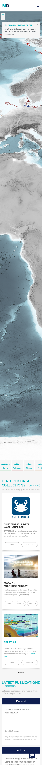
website (32, 604)
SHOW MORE (9, 687)
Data (12, 662)
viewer (19, 604)
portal (28, 545)
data (12, 545)
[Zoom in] (3, 14)
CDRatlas (10, 642)
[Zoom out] (3, 18)
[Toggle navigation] (38, 6)
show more (34, 485)
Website (29, 662)
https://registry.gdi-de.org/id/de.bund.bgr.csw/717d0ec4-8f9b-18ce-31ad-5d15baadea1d (21, 737)
